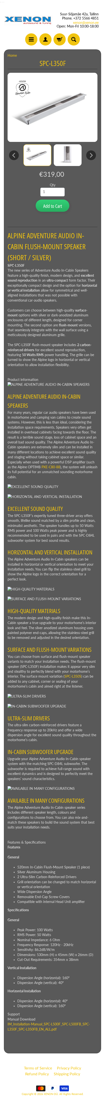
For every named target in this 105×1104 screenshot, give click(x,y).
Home (12, 55)
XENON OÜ (51, 1093)
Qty (52, 185)
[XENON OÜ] (28, 20)
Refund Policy (37, 1073)
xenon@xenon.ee (86, 22)
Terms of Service (38, 1068)
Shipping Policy (67, 1073)
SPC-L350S (72, 676)
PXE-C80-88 (51, 467)
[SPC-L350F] (37, 155)
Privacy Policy (69, 1068)
